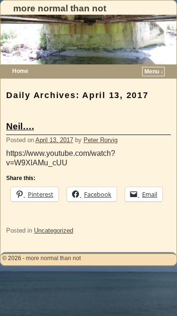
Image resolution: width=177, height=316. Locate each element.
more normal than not (59, 8)
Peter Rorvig (101, 140)
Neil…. (20, 126)
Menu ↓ (153, 71)
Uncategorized (53, 230)
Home (20, 71)
